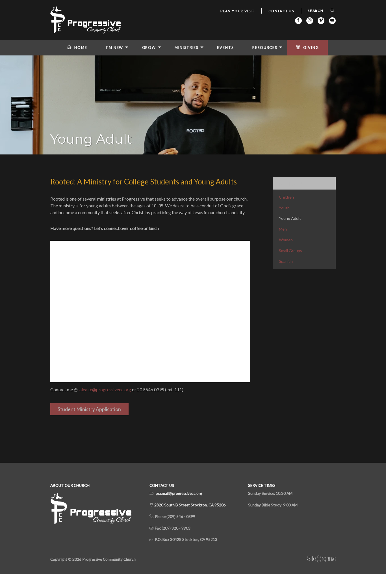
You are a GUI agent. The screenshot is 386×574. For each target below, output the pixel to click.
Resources (264, 48)
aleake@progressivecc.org (105, 389)
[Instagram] (309, 20)
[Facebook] (298, 20)
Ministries (186, 48)
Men (283, 229)
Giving (311, 48)
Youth (284, 207)
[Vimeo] (321, 20)
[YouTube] (332, 20)
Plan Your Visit (237, 11)
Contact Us (281, 11)
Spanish (286, 261)
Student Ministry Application (89, 409)
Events (225, 48)
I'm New (114, 48)
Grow (149, 48)
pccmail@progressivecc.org (179, 493)
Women (286, 239)
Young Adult (290, 218)
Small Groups (290, 250)
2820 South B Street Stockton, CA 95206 (189, 505)
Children (286, 197)
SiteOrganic (321, 559)
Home (80, 48)
